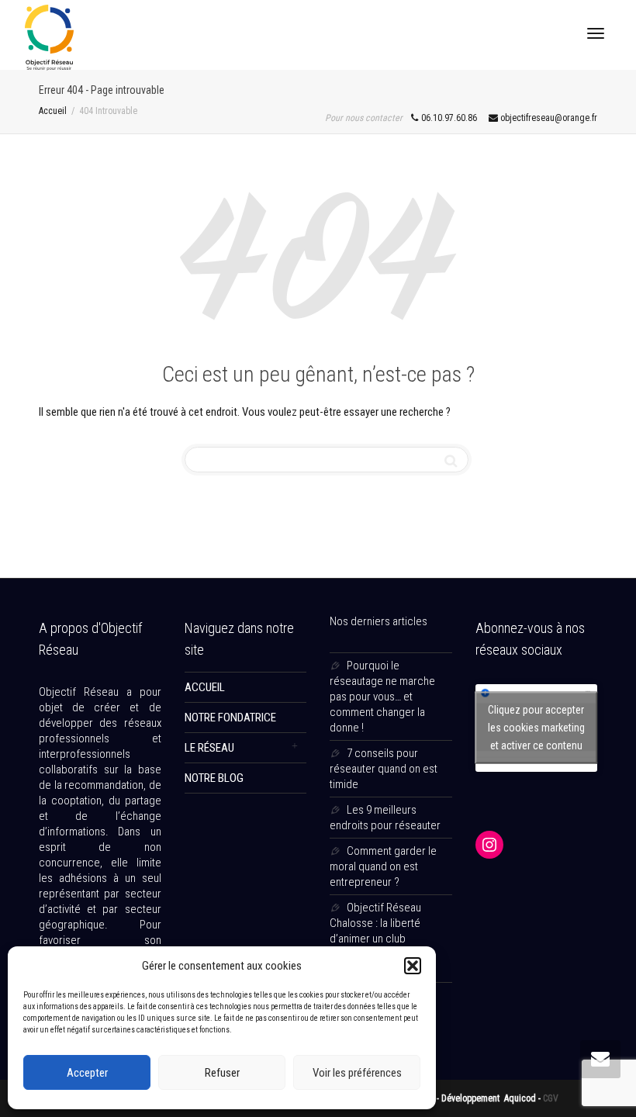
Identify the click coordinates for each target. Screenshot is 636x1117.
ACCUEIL (205, 687)
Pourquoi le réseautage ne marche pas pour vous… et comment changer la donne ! (382, 697)
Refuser (222, 1073)
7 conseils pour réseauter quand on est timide (383, 768)
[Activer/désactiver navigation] (596, 33)
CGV (550, 1098)
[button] (412, 965)
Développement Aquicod (489, 1098)
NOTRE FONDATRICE (230, 717)
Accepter (87, 1073)
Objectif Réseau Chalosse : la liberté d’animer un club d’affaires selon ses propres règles (376, 939)
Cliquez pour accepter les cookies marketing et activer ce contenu (536, 728)
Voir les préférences (357, 1073)
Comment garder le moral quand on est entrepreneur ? (383, 866)
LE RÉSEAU (209, 748)
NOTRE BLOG (214, 778)
